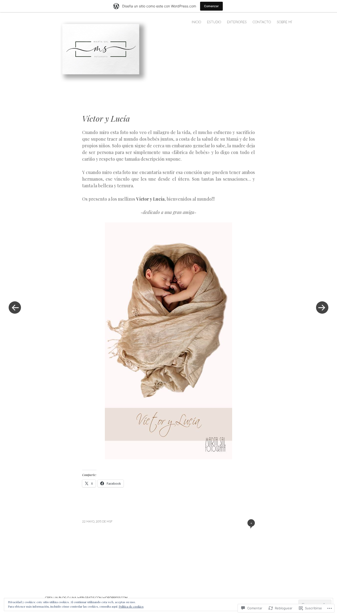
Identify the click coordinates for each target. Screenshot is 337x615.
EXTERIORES (237, 22)
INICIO (196, 22)
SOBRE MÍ (284, 22)
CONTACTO (262, 22)
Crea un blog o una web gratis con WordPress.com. (86, 597)
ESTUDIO (214, 22)
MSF (109, 521)
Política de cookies (131, 606)
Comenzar (211, 6)
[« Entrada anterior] (15, 307)
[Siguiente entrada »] (322, 307)
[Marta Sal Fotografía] (102, 51)
